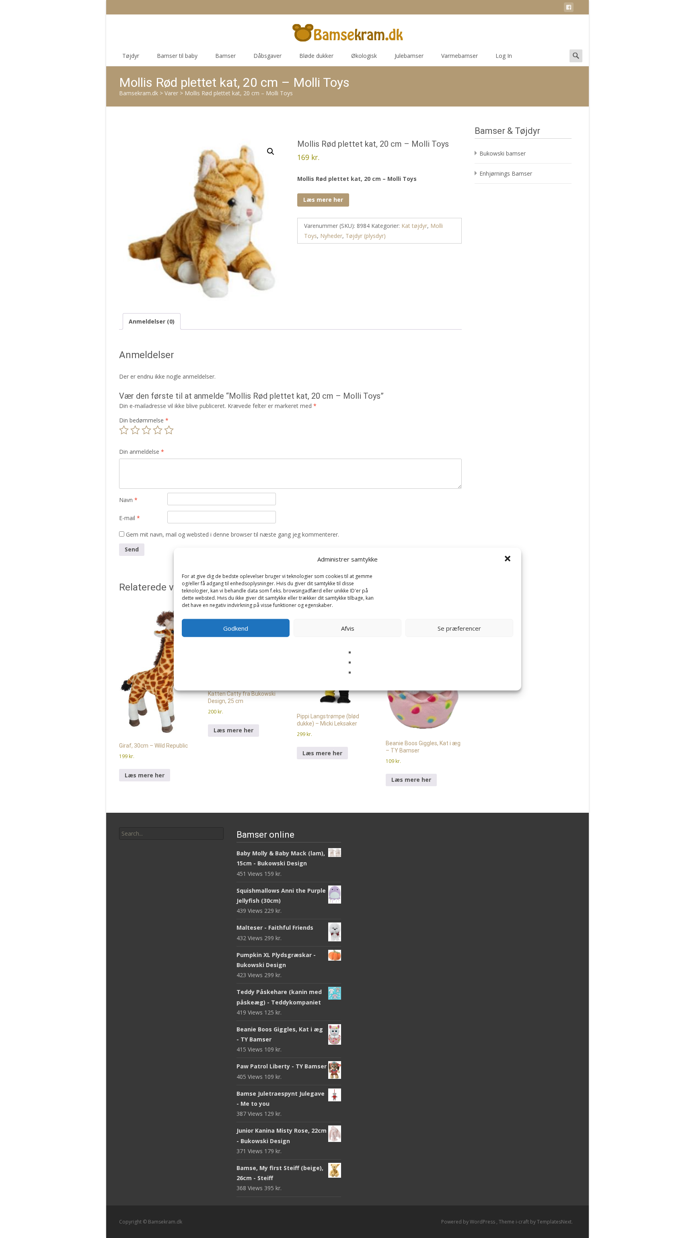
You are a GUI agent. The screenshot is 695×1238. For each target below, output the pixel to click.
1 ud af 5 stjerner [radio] (124, 430)
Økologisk (364, 55)
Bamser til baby (177, 55)
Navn (128, 500)
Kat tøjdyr (414, 226)
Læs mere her (323, 199)
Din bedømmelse (144, 420)
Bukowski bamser (502, 153)
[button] (508, 559)
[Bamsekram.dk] (347, 30)
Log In (504, 55)
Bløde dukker (316, 55)
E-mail (129, 518)
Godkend (235, 628)
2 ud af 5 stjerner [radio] (135, 430)
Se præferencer (459, 628)
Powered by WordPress (468, 1221)
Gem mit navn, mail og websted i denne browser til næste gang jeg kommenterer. (232, 534)
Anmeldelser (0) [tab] (152, 321)
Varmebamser (459, 55)
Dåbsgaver (267, 55)
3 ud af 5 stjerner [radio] (146, 430)
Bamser (225, 55)
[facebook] (569, 8)
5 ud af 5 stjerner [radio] (169, 430)
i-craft (523, 1221)
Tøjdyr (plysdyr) (365, 236)
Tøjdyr (130, 55)
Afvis (347, 628)
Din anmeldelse (141, 451)
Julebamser (409, 55)
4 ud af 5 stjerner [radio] (157, 430)
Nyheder (331, 236)
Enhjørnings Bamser (505, 173)
